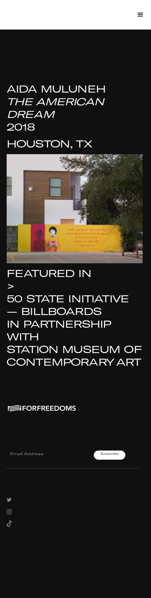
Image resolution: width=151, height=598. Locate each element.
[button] (140, 14)
